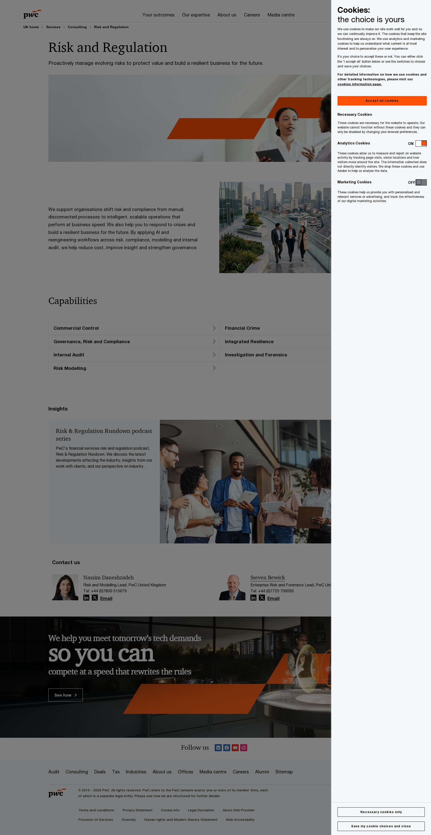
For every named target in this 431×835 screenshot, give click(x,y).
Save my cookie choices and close (381, 826)
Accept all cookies (382, 101)
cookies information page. (359, 84)
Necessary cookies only (381, 812)
